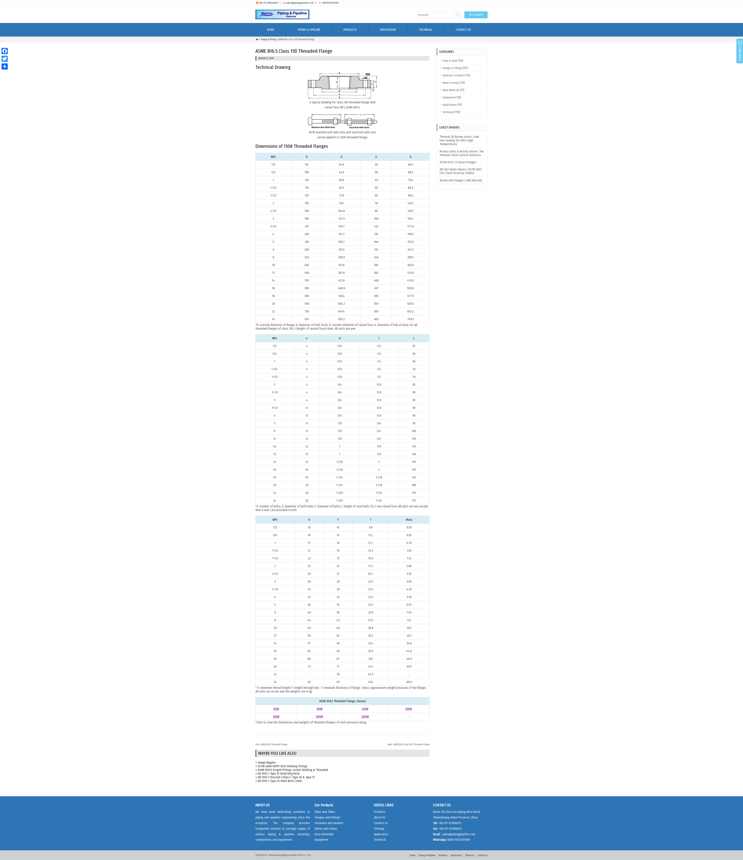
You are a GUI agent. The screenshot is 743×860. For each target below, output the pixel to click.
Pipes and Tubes (325, 812)
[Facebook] (5, 51)
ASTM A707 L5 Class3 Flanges (458, 162)
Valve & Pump (451, 82)
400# (365, 709)
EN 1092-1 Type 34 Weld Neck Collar (280, 781)
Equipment (449, 97)
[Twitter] (5, 59)
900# (276, 716)
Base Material (451, 90)
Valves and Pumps (326, 828)
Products (350, 29)
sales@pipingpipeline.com (300, 2)
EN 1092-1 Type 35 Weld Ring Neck (279, 773)
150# (276, 709)
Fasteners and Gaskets (329, 823)
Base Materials (324, 834)
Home (270, 29)
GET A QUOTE (476, 14)
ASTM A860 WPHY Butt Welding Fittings (282, 766)
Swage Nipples (267, 762)
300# (319, 709)
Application (388, 29)
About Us (379, 817)
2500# (365, 716)
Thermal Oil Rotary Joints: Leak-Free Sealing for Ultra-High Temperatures (460, 140)
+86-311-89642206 (268, 2)
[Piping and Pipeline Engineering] (282, 18)
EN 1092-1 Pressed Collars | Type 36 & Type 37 (286, 777)
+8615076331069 (330, 2)
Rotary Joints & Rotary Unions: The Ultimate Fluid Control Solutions (462, 153)
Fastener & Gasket (454, 75)
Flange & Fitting (268, 39)
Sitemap (379, 828)
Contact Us (463, 29)
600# (409, 709)
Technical (425, 29)
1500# (319, 716)
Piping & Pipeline (309, 29)
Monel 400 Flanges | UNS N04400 (461, 180)
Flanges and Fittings (327, 817)
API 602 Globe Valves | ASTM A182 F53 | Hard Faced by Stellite (461, 171)
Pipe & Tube (450, 60)
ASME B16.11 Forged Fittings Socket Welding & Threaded (293, 770)
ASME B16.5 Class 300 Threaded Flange (409, 744)
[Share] (5, 66)
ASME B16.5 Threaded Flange (271, 744)
